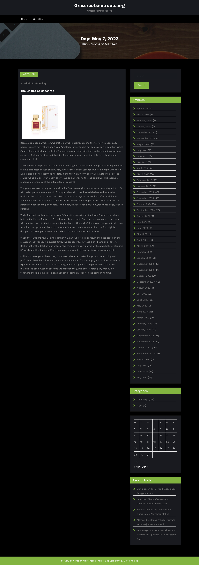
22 (135, 448)
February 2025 (144, 180)
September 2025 (146, 138)
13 (167, 435)
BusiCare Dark (112, 560)
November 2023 (145, 270)
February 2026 (144, 120)
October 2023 (144, 276)
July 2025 (142, 150)
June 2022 (142, 371)
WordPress (88, 560)
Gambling (38, 19)
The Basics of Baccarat (37, 91)
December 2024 (145, 192)
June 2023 (142, 299)
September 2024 (146, 210)
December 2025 (145, 132)
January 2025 (144, 186)
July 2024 (142, 222)
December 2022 (145, 335)
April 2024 (142, 240)
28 (174, 448)
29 (135, 454)
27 (167, 448)
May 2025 (142, 162)
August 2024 (143, 216)
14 (174, 435)
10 (148, 435)
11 (154, 435)
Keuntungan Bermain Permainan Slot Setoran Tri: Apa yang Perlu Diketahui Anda (156, 534)
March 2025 (143, 174)
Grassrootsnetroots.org (99, 5)
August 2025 (143, 144)
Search (141, 85)
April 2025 (142, 168)
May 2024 (142, 234)
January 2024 (144, 258)
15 (135, 441)
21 (174, 441)
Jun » (145, 466)
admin (27, 83)
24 (148, 448)
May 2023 (142, 305)
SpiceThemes (131, 560)
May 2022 (142, 377)
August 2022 (143, 359)
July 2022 (142, 365)
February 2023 (144, 323)
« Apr (137, 466)
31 (148, 454)
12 (161, 435)
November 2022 (145, 341)
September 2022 (146, 353)
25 (154, 448)
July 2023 (142, 293)
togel (139, 405)
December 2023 (145, 264)
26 (161, 448)
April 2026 (142, 108)
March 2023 (143, 317)
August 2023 (143, 288)
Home (24, 19)
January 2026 (144, 126)
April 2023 (142, 311)
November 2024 (145, 198)
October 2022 (144, 347)
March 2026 (143, 114)
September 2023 (146, 282)
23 (141, 448)
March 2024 (143, 246)
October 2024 (144, 204)
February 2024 (144, 252)
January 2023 (144, 329)
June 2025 (142, 156)
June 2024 (142, 228)
